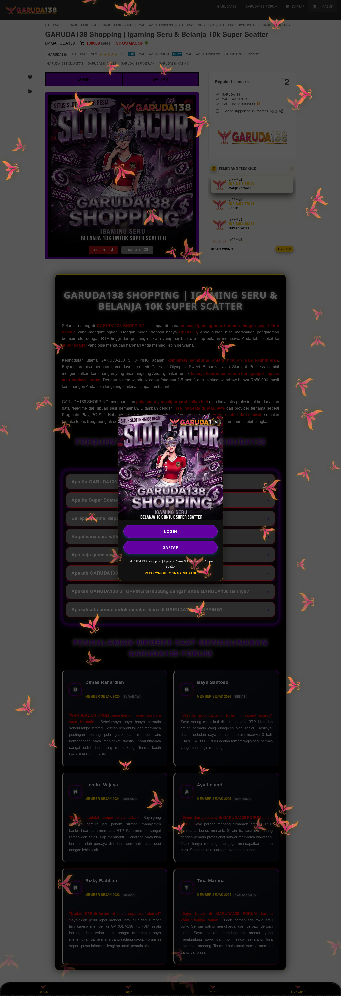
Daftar (170, 547)
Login (170, 531)
